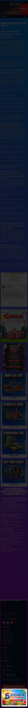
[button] (25, 690)
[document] (14, 354)
